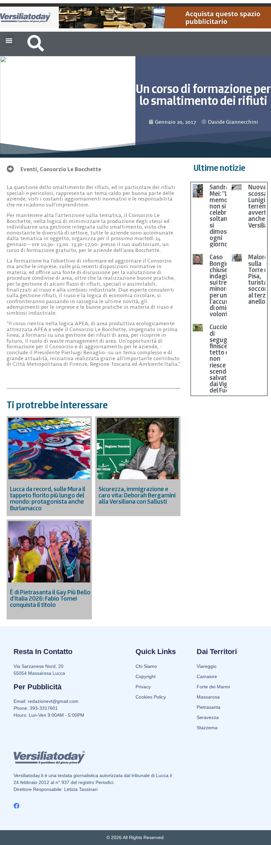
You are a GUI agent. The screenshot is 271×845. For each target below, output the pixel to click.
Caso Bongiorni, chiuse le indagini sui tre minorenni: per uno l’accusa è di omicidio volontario (225, 285)
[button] (8, 40)
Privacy (143, 686)
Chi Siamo (146, 666)
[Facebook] (16, 806)
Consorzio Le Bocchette (70, 169)
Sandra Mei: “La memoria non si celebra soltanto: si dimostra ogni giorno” (222, 215)
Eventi (28, 169)
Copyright (146, 676)
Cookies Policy (151, 697)
